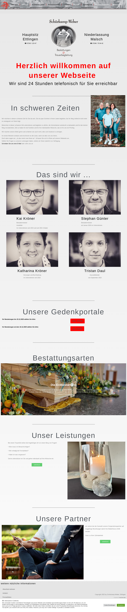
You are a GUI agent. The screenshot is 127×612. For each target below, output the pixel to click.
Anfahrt (5, 593)
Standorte (25, 4)
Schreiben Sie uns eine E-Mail (11, 143)
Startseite (14, 4)
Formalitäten (7, 597)
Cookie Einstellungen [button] (109, 605)
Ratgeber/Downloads (102, 4)
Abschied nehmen (9, 589)
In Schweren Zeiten (38, 4)
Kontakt (76, 4)
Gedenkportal (87, 4)
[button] (3, 389)
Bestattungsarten (54, 4)
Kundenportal (117, 4)
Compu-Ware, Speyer (122, 597)
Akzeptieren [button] (121, 605)
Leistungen (67, 4)
